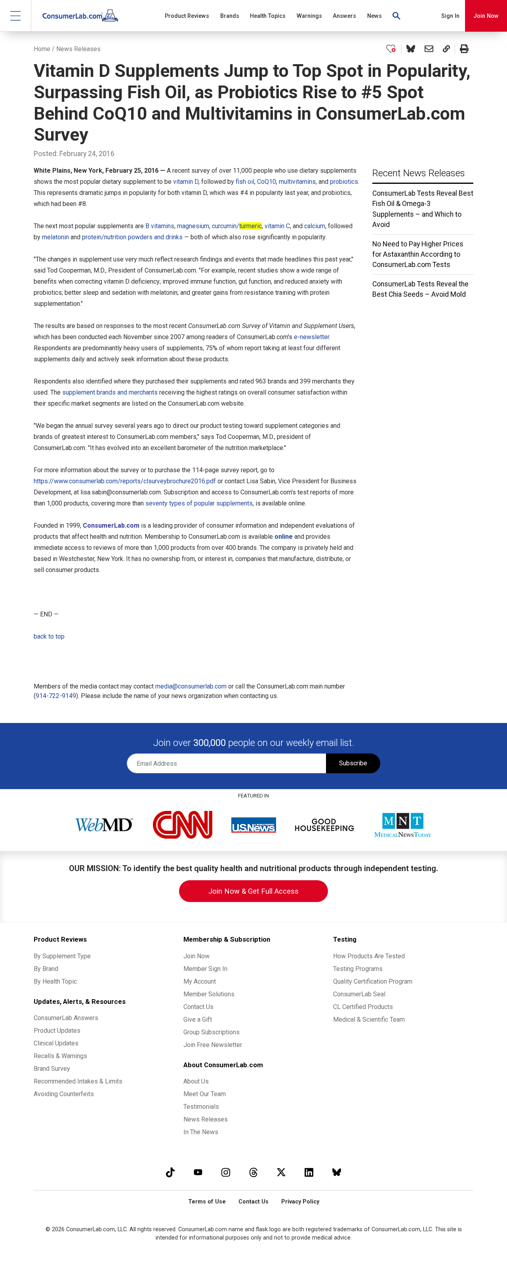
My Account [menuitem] (199, 981)
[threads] (253, 1172)
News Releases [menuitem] (205, 1119)
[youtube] (198, 1172)
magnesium (193, 226)
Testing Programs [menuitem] (358, 969)
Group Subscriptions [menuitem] (211, 1032)
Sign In (450, 16)
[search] (396, 16)
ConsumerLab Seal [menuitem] (359, 994)
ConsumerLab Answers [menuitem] (66, 1018)
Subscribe (353, 763)
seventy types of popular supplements (199, 503)
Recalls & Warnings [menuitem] (60, 1056)
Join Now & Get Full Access (253, 891)
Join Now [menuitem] (196, 956)
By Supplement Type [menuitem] (62, 956)
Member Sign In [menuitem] (205, 969)
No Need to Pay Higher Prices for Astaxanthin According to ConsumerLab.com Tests (417, 254)
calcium (314, 226)
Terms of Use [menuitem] (207, 1201)
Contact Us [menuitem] (198, 1007)
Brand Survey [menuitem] (52, 1068)
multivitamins (297, 181)
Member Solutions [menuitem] (208, 994)
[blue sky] (336, 1172)
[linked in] (309, 1172)
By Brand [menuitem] (46, 969)
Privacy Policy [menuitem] (300, 1201)
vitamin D (185, 181)
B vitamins (159, 226)
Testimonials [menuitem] (201, 1106)
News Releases (78, 49)
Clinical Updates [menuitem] (56, 1043)
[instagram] (225, 1172)
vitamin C (277, 226)
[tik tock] (170, 1172)
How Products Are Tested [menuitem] (369, 956)
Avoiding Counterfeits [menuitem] (64, 1094)
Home (42, 49)
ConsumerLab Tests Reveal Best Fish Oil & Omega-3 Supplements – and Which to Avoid (422, 209)
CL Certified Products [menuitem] (363, 1007)
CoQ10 (266, 181)
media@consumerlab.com (191, 686)
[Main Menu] (15, 15)
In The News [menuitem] (200, 1132)
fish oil (245, 181)
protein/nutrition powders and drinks (132, 237)
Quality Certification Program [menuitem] (372, 981)
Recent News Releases (418, 173)
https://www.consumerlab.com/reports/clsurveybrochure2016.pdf (125, 481)
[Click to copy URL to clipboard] (446, 49)
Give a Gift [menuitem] (197, 1019)
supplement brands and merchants (110, 392)
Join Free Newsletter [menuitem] (212, 1045)
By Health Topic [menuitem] (55, 981)
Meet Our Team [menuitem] (204, 1094)
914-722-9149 (56, 696)
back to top (49, 636)
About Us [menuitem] (196, 1081)
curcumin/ (237, 226)
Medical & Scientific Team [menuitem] (369, 1019)
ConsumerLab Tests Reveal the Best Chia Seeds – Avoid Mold (420, 289)
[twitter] (281, 1172)
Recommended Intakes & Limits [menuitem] (78, 1081)
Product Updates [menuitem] (57, 1030)
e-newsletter (311, 337)
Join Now (486, 16)
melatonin (55, 237)
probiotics (344, 181)
